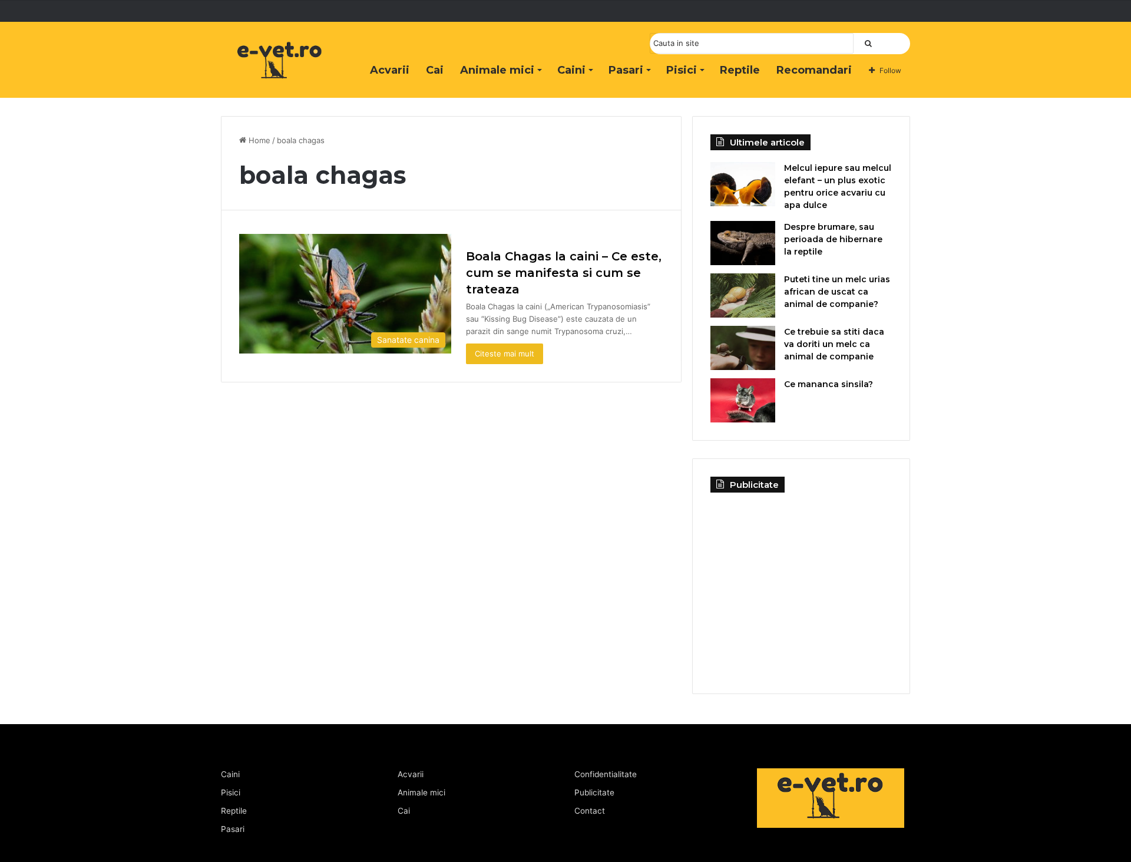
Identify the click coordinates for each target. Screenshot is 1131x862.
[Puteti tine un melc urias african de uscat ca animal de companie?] (742, 295)
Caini (571, 70)
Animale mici (497, 70)
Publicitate (594, 792)
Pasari (626, 70)
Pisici (681, 70)
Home (258, 140)
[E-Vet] (280, 72)
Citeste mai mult (504, 353)
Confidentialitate (605, 774)
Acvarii (389, 70)
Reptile (740, 70)
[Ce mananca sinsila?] (742, 400)
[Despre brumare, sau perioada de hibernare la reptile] (742, 243)
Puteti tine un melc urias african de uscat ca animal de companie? (837, 291)
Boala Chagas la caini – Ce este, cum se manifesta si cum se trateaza (564, 272)
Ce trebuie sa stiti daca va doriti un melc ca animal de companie (834, 344)
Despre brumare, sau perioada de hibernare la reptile (833, 239)
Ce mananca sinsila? (828, 384)
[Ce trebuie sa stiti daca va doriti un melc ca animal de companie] (742, 348)
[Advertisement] (801, 584)
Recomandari (814, 70)
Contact (589, 810)
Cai (435, 70)
